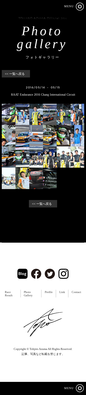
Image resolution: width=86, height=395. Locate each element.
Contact (76, 292)
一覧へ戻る (17, 73)
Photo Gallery (28, 294)
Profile (49, 292)
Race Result (9, 294)
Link (62, 292)
